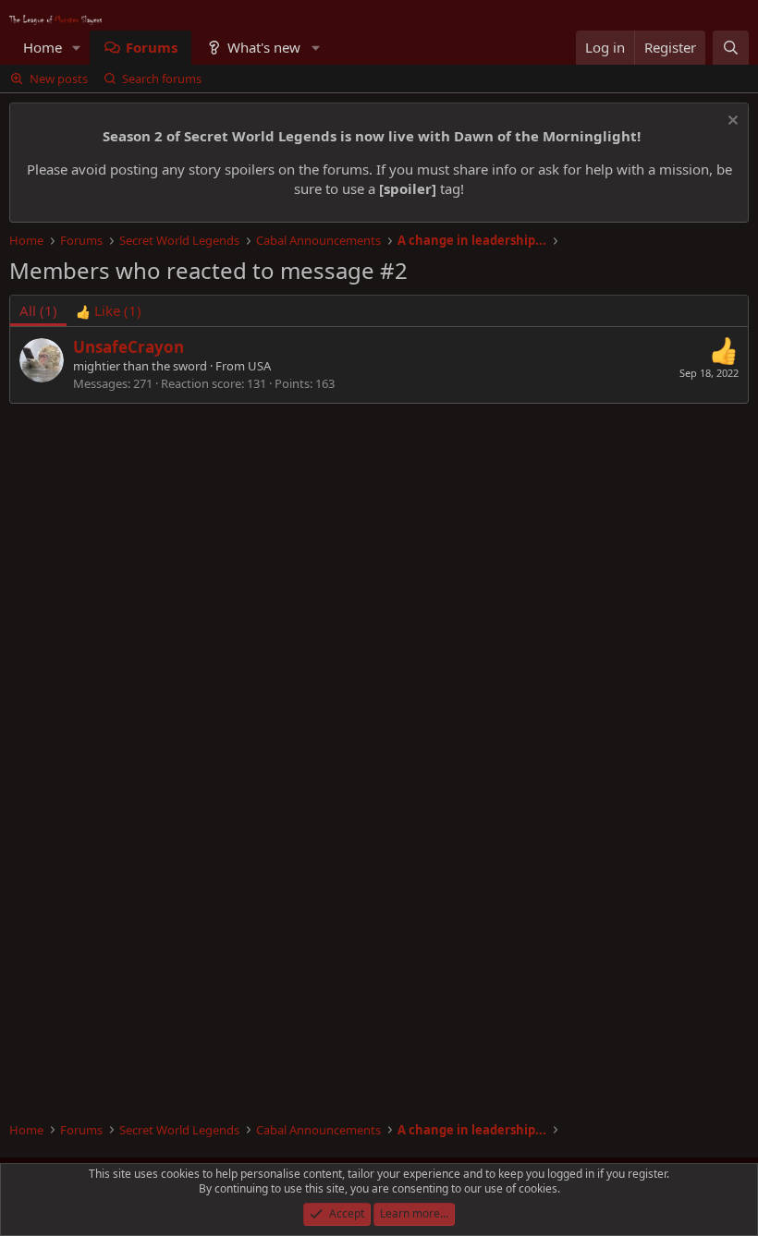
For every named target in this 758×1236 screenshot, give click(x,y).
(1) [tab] (38, 310)
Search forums (162, 78)
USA (259, 365)
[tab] (109, 311)
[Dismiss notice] (731, 122)
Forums (151, 47)
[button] (77, 47)
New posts (59, 78)
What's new (263, 47)
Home (42, 47)
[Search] (731, 47)
